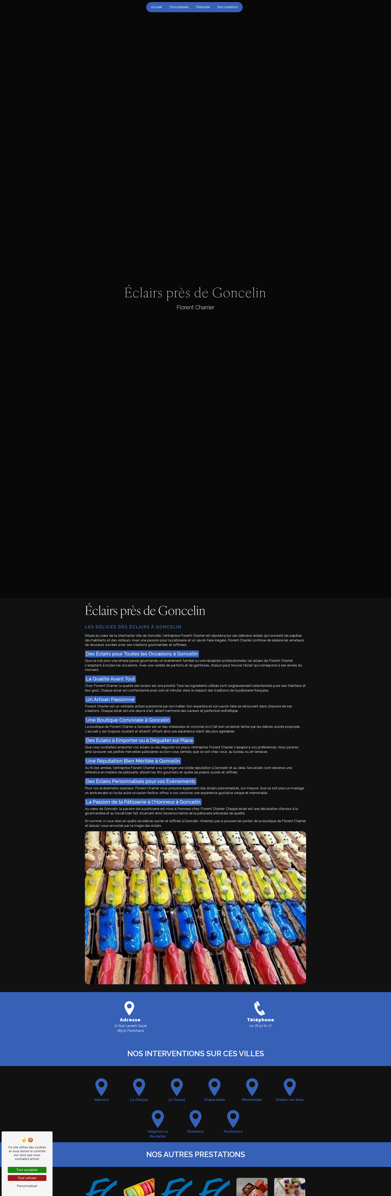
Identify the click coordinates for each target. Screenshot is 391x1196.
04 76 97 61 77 (260, 1026)
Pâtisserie (203, 7)
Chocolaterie (178, 7)
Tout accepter (27, 1170)
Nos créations (227, 7)
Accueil (156, 7)
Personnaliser (27, 1186)
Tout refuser (27, 1178)
